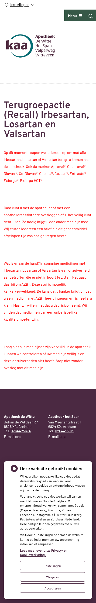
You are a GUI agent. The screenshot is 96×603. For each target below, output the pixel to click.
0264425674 (21, 431)
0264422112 (64, 431)
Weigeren (52, 577)
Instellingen (53, 566)
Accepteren (53, 588)
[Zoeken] (91, 16)
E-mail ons (12, 436)
